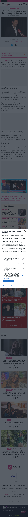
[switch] (23, 259)
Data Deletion (6, 285)
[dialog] (14, 258)
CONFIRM (8, 280)
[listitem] (14, 256)
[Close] (25, 231)
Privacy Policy (22, 285)
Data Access (14, 285)
